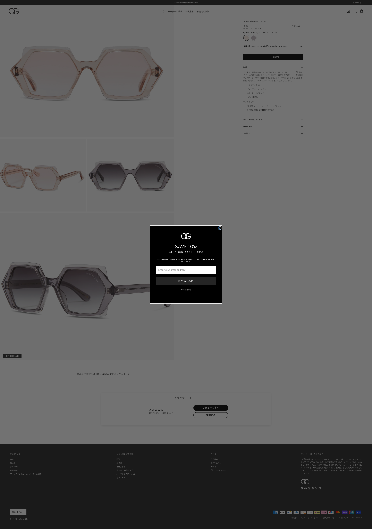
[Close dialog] (219, 228)
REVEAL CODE (186, 281)
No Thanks (186, 289)
